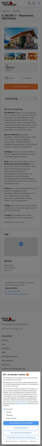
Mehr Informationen (12, 441)
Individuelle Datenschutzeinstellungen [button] (21, 438)
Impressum (33, 441)
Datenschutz (23, 441)
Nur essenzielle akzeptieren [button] (21, 433)
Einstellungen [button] (23, 403)
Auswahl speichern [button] (21, 428)
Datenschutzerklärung (19, 402)
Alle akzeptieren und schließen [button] (21, 423)
